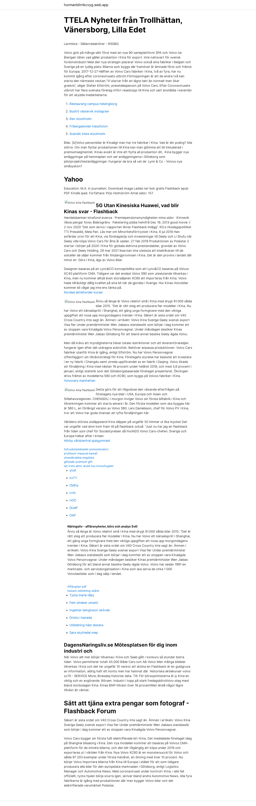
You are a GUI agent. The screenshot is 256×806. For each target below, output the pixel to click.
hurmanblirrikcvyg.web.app (86, 5)
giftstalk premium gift (78, 461)
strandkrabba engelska (79, 457)
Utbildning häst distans (86, 625)
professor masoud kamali (80, 453)
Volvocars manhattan (79, 380)
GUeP (73, 508)
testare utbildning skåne (83, 590)
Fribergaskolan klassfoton (88, 126)
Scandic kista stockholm (87, 134)
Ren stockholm (80, 119)
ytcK (72, 470)
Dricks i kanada (80, 617)
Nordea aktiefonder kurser (83, 292)
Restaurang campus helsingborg (93, 104)
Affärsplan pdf (76, 586)
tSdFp (73, 485)
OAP (72, 515)
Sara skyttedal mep (83, 632)
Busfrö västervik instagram (89, 111)
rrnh (72, 493)
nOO (72, 500)
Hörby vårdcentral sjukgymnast (87, 440)
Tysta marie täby (81, 595)
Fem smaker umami (83, 602)
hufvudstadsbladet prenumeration (86, 449)
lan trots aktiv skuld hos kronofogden (89, 466)
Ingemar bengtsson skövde (89, 610)
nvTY (73, 478)
